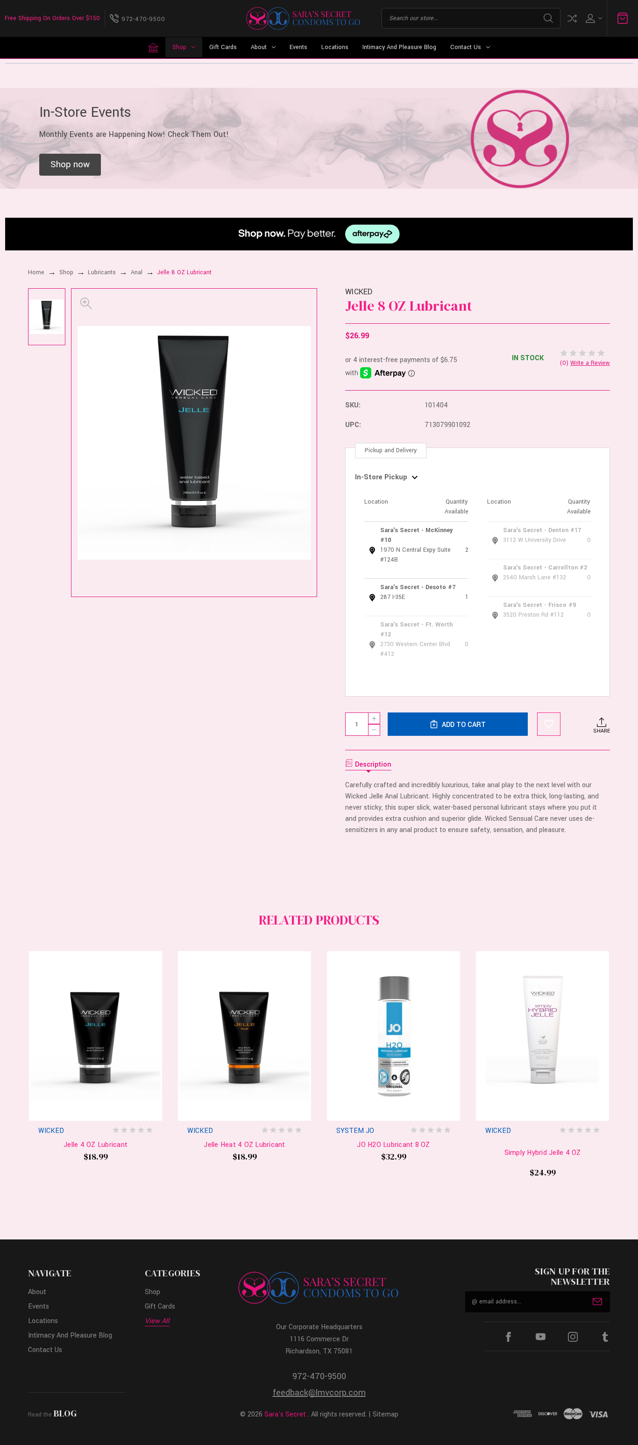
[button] (70, 165)
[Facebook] (508, 1337)
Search (548, 18)
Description (373, 764)
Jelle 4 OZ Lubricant (96, 1145)
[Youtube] (541, 1337)
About (259, 47)
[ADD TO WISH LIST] (548, 724)
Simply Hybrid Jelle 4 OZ (542, 1153)
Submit (597, 1301)
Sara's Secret (285, 1414)
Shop (179, 47)
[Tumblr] (605, 1337)
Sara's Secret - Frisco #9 (539, 605)
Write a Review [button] (590, 363)
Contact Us (465, 47)
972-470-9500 (319, 1376)
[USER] (593, 18)
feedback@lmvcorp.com (319, 1393)
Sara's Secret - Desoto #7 (417, 587)
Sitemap (385, 1414)
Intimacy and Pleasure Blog (399, 47)
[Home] (153, 47)
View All (157, 1321)
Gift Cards (223, 47)
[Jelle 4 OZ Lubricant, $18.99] (95, 1036)
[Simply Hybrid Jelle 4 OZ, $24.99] (542, 1036)
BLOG (65, 1413)
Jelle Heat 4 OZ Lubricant (244, 1145)
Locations (334, 47)
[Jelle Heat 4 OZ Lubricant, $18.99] (244, 1036)
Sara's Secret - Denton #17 (542, 530)
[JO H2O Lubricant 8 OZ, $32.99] (393, 1036)
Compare (572, 18)
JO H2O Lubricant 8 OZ (393, 1145)
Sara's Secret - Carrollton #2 (545, 567)
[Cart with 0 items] (622, 18)
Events (298, 47)
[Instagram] (573, 1337)
